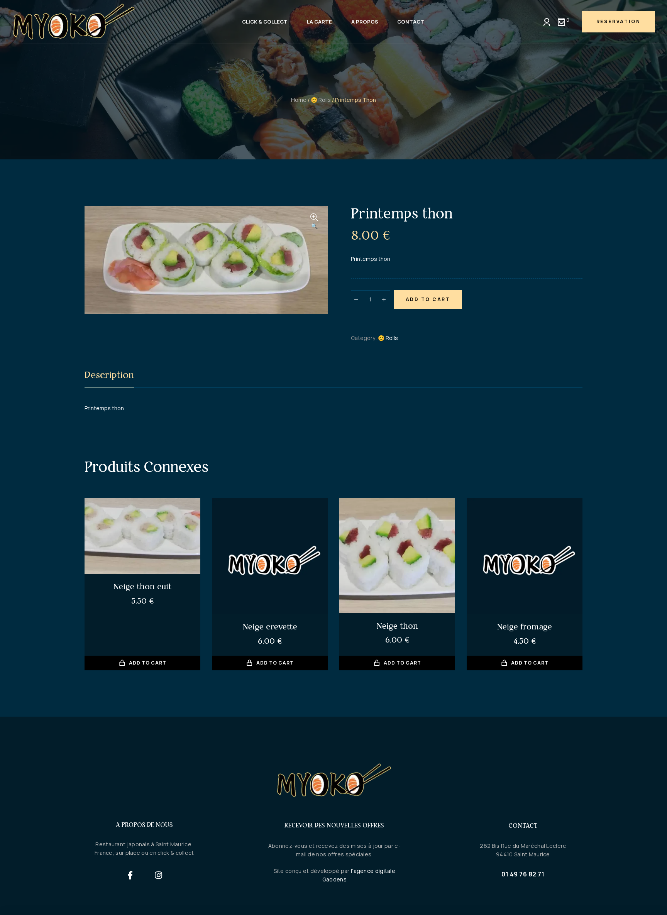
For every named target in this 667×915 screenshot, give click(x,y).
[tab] (109, 376)
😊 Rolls (321, 99)
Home (298, 99)
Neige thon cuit (142, 586)
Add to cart (428, 299)
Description (109, 375)
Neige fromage (524, 626)
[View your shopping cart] (561, 22)
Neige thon (397, 626)
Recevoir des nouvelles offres (334, 825)
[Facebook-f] (130, 875)
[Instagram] (158, 875)
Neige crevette (270, 626)
